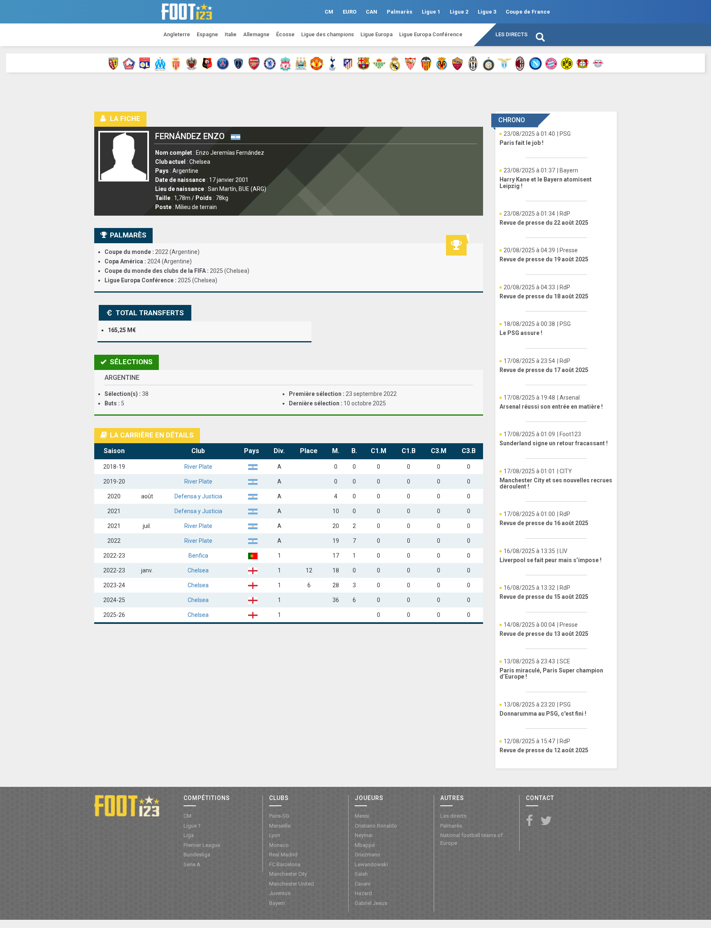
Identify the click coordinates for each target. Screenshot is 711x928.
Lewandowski (371, 864)
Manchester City (288, 874)
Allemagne (256, 34)
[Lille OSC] (129, 63)
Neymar (364, 835)
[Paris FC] (238, 63)
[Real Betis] (379, 63)
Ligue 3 (487, 12)
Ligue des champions (327, 34)
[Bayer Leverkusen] (582, 63)
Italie (231, 34)
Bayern (277, 903)
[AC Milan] (520, 63)
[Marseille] (160, 63)
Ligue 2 (459, 12)
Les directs (511, 34)
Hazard (363, 893)
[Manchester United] (316, 63)
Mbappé (365, 845)
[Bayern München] (551, 63)
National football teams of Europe (471, 839)
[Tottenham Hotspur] (332, 63)
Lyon (274, 835)
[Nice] (191, 63)
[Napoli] (535, 63)
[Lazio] (504, 63)
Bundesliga (197, 854)
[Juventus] (473, 63)
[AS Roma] (457, 63)
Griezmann (367, 854)
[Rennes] (207, 63)
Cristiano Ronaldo (376, 826)
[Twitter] (546, 821)
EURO (349, 12)
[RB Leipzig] (598, 63)
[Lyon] (144, 63)
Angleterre (176, 34)
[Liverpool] (285, 63)
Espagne (207, 34)
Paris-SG (279, 816)
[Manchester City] (301, 63)
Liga (189, 835)
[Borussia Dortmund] (567, 63)
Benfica (198, 555)
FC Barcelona (284, 864)
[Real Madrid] (395, 63)
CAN (371, 12)
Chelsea (198, 570)
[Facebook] (529, 821)
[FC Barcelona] (363, 63)
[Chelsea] (270, 63)
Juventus (279, 893)
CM (329, 12)
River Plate (198, 466)
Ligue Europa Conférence (430, 34)
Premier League (202, 845)
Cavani (362, 884)
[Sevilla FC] (410, 63)
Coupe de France (528, 12)
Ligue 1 (431, 12)
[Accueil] (127, 805)
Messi (362, 816)
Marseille (279, 826)
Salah (361, 874)
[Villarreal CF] (441, 63)
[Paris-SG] (223, 63)
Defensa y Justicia (198, 496)
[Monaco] (176, 63)
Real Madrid (283, 854)
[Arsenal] (254, 63)
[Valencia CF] (426, 63)
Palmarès (399, 12)
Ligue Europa (376, 34)
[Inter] (488, 63)
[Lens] (113, 63)
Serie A (192, 864)
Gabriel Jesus (371, 903)
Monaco (279, 845)
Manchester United (291, 884)
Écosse (285, 34)
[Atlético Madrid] (348, 63)
